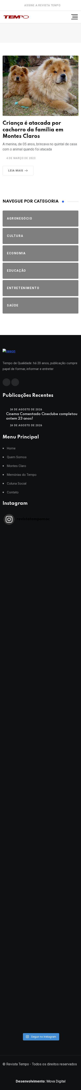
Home (11, 448)
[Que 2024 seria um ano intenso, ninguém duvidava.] (40, 926)
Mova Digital (40, 1081)
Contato (13, 492)
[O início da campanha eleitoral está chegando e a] (40, 674)
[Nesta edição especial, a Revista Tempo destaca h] (40, 549)
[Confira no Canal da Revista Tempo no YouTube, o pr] (40, 800)
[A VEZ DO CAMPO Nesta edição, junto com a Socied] (40, 842)
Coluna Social (16, 483)
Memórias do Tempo (22, 474)
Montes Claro (16, 466)
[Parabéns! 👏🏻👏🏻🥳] (40, 968)
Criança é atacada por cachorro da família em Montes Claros (33, 130)
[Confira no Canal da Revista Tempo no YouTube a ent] (40, 591)
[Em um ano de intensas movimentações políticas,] (40, 884)
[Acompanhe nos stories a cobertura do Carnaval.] (40, 1010)
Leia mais (15, 170)
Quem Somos (17, 457)
